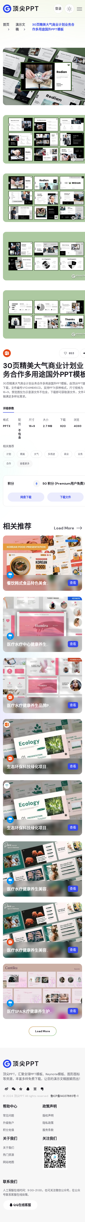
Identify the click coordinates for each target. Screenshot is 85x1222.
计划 (8, 454)
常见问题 (8, 1115)
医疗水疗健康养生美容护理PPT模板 (38, 950)
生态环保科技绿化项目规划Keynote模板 (42, 828)
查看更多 (24, 463)
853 (71, 353)
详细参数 (8, 408)
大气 (36, 454)
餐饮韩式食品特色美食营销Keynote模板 (42, 583)
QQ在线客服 (21, 1205)
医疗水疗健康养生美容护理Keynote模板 (42, 889)
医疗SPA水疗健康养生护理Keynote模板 (42, 1011)
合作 (8, 463)
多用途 (51, 454)
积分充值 (8, 1130)
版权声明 (48, 1115)
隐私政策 (48, 1123)
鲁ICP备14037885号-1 (64, 1096)
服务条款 (48, 1130)
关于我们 (8, 1147)
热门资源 (8, 1154)
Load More (64, 528)
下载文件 (65, 497)
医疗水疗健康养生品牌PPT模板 (34, 705)
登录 (58, 9)
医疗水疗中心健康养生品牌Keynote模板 (42, 644)
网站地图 (8, 1162)
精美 (22, 454)
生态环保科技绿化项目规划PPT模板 (38, 766)
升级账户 (8, 1123)
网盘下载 (25, 497)
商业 (66, 454)
